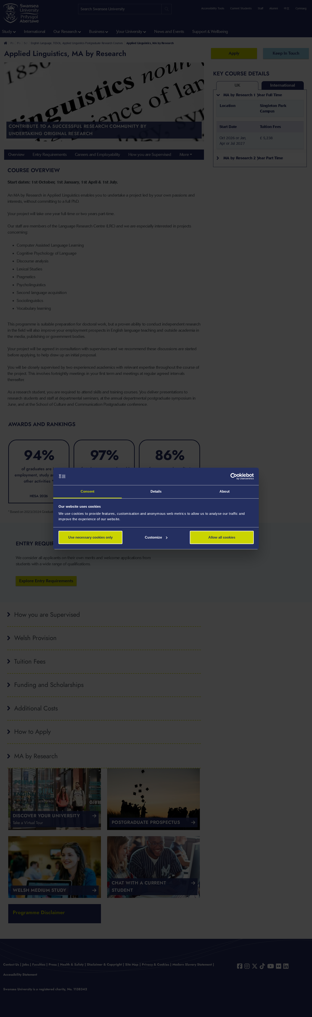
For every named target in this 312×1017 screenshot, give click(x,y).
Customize (153, 537)
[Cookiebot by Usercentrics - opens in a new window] (234, 476)
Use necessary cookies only (90, 537)
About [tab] (224, 491)
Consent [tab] (87, 491)
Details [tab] (156, 491)
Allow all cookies (221, 537)
